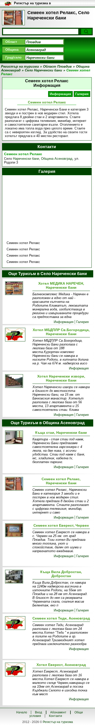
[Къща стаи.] (17, 438)
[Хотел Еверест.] (17, 670)
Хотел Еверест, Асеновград (61, 665)
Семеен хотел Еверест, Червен (61, 525)
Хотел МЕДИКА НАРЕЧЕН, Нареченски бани (61, 285)
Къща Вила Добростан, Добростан (61, 574)
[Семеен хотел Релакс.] (17, 484)
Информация (60, 94)
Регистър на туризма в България (32, 3)
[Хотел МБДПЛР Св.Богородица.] (17, 335)
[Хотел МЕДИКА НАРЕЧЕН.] (17, 288)
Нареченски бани (26, 158)
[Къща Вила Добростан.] (17, 577)
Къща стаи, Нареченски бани (61, 433)
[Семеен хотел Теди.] (17, 623)
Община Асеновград (56, 158)
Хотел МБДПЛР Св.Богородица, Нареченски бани (61, 332)
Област (11, 42)
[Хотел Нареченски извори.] (17, 381)
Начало (21, 712)
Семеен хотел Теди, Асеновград (61, 618)
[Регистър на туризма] (13, 17)
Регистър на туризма (58, 722)
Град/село (13, 57)
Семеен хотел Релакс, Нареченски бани (61, 481)
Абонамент (58, 712)
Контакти (55, 716)
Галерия (82, 94)
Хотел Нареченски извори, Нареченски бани (61, 378)
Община (11, 49)
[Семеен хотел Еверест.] (17, 530)
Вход (38, 712)
